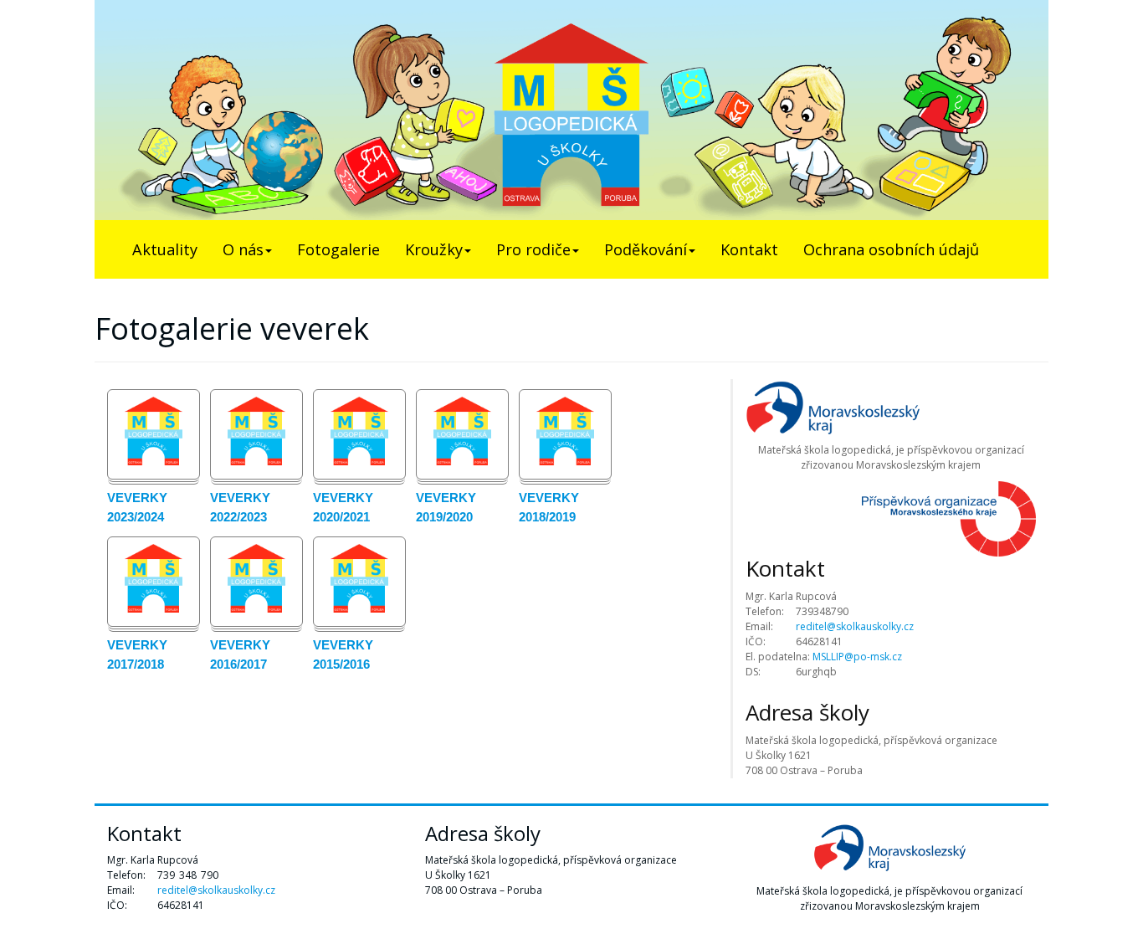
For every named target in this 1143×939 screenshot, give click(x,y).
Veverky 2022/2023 (240, 507)
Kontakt (749, 249)
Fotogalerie (338, 249)
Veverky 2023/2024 (137, 507)
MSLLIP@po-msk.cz (857, 656)
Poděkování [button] (645, 249)
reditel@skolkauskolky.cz (855, 626)
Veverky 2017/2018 (137, 654)
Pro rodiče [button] (533, 249)
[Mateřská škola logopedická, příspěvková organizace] (571, 110)
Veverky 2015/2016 (343, 654)
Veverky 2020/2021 (343, 507)
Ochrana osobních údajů (891, 249)
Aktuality (164, 249)
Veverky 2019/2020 (446, 507)
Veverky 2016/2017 (240, 654)
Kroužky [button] (434, 249)
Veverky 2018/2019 (549, 507)
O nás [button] (243, 249)
